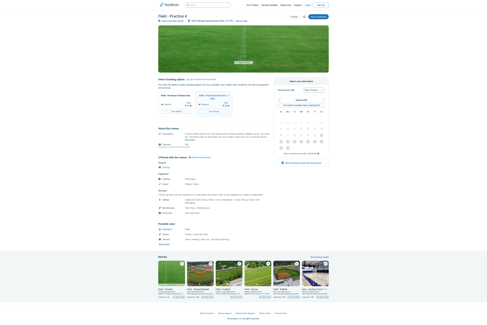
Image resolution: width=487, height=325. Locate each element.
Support (298, 5)
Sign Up (321, 5)
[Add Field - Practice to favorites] (182, 264)
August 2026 (301, 100)
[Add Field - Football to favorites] (239, 264)
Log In (308, 5)
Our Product (253, 5)
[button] (314, 90)
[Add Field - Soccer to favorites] (268, 264)
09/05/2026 (315, 105)
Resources (286, 5)
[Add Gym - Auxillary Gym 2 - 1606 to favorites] (326, 264)
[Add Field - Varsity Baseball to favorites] (211, 264)
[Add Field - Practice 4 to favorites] (304, 16)
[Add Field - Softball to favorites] (297, 264)
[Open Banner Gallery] (243, 49)
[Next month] (323, 99)
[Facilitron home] (169, 7)
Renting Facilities (269, 5)
